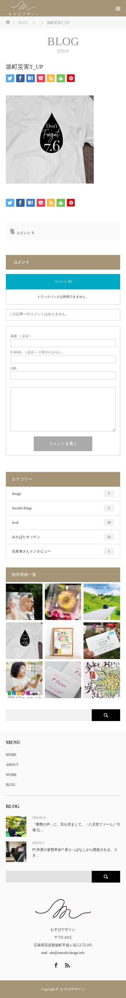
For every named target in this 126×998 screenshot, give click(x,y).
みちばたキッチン (61, 537)
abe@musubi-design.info (67, 953)
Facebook (55, 964)
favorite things (61, 508)
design (61, 494)
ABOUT (12, 765)
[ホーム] (8, 21)
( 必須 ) (20, 336)
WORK (11, 775)
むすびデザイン (72, 989)
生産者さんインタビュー (61, 551)
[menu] (118, 8)
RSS (66, 964)
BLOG (11, 785)
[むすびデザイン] (42, 8)
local (61, 522)
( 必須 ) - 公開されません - (37, 352)
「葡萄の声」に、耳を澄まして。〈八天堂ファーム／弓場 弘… (76, 827)
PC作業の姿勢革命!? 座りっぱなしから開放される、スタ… (75, 852)
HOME (11, 755)
